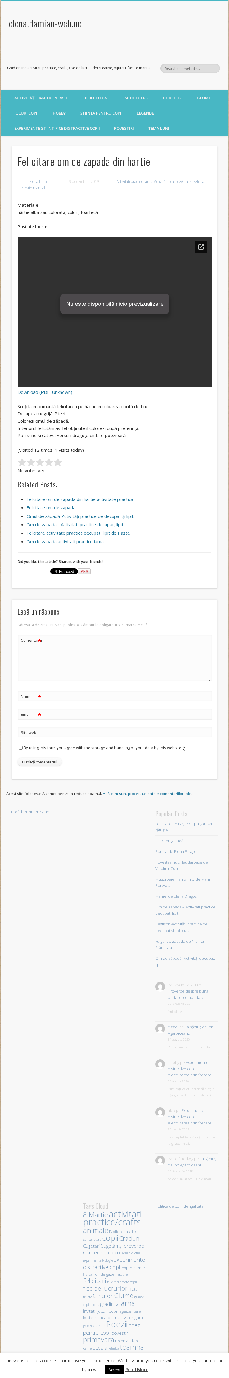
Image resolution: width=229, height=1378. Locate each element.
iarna (127, 1303)
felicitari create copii (122, 1282)
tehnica (113, 1348)
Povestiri (124, 128)
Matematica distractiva (105, 1317)
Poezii (117, 1324)
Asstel (173, 1027)
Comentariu (31, 641)
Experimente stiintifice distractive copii (57, 128)
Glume (204, 98)
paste (99, 1325)
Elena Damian (40, 181)
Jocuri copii (26, 113)
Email (31, 715)
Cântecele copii (100, 1252)
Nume (31, 697)
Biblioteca (96, 98)
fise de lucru (100, 1288)
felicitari (94, 1280)
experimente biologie (98, 1260)
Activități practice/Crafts (42, 98)
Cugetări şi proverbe (122, 1245)
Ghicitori (173, 98)
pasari (87, 1326)
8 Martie (95, 1214)
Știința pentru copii (101, 113)
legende (125, 1311)
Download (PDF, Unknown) (45, 392)
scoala (100, 1347)
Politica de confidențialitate (179, 1206)
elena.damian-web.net (47, 23)
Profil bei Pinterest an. (30, 811)
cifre (133, 1231)
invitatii (89, 1311)
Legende (145, 113)
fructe (87, 1296)
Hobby (59, 113)
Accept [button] (114, 1369)
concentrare (92, 1239)
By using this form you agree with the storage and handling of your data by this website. (104, 747)
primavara (98, 1339)
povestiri (120, 1333)
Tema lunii (159, 128)
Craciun (129, 1238)
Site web (28, 732)
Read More (136, 1369)
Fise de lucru (134, 98)
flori (123, 1288)
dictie (135, 1253)
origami (136, 1317)
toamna (132, 1347)
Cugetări (91, 1246)
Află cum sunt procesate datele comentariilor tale (147, 793)
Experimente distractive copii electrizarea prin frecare (189, 1069)
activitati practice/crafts (112, 1218)
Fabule (121, 1274)
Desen (125, 1253)
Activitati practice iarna (134, 181)
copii (110, 1237)
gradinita (109, 1303)
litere (136, 1311)
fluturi (135, 1289)
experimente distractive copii (114, 1263)
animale (95, 1230)
